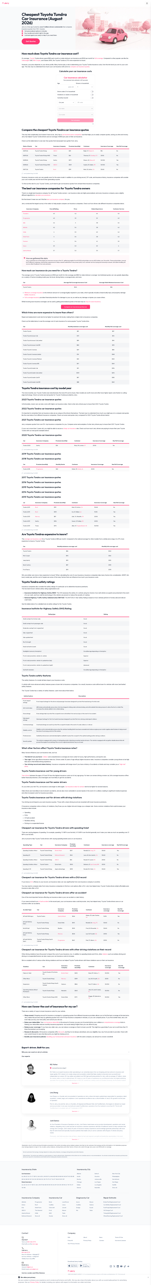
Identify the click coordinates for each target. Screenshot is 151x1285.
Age (58, 83)
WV (61, 1179)
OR (94, 165)
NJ (24, 1179)
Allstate (25, 227)
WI (59, 1179)
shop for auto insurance (92, 302)
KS (46, 1176)
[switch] (92, 91)
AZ (94, 160)
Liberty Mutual (27, 250)
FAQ (69, 1237)
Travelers (25, 213)
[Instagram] (111, 1266)
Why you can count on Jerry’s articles (35, 1052)
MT (67, 1176)
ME (56, 1176)
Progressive (26, 218)
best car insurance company (56, 199)
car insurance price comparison (72, 134)
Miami (90, 151)
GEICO (55, 151)
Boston (79, 1179)
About (85, 1237)
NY (31, 1179)
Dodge (78, 1207)
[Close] (148, 1277)
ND (71, 1176)
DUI (31, 882)
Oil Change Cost (108, 1210)
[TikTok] (125, 1266)
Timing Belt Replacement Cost (112, 1213)
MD (54, 1176)
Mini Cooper (37, 60)
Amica (23, 1205)
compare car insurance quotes (79, 67)
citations (105, 954)
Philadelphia (115, 1176)
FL (93, 151)
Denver (79, 1187)
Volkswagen (26, 60)
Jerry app (35, 1244)
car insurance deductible (51, 1022)
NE (73, 1176)
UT (51, 1179)
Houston (97, 1176)
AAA (24, 223)
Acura (78, 1202)
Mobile (79, 469)
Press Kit (70, 1240)
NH (22, 1179)
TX (94, 850)
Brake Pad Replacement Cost (111, 1202)
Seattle (114, 1185)
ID (41, 1176)
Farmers (25, 241)
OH (82, 521)
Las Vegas (98, 1182)
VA (86, 526)
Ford (50, 1210)
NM (98, 864)
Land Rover (65, 1202)
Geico (24, 246)
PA (39, 1179)
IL (43, 1176)
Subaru (91, 1205)
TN (47, 1179)
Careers (101, 1240)
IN (44, 1176)
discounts (61, 1032)
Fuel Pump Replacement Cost (111, 1207)
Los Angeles (98, 1185)
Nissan (64, 1210)
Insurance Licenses (120, 1240)
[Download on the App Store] (73, 1265)
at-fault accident (43, 901)
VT (55, 1179)
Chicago (79, 1182)
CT (32, 1176)
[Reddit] (128, 1266)
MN (60, 1176)
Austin (78, 1176)
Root (54, 169)
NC (69, 1176)
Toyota (32, 58)
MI (58, 1176)
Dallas (78, 1185)
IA (40, 1176)
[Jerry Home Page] (5, 3)
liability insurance (29, 295)
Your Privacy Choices (74, 1243)
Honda (51, 1216)
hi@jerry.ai (30, 1267)
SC (43, 1179)
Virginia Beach (81, 526)
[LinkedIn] (118, 1266)
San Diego (115, 1182)
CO (96, 155)
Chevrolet (52, 1207)
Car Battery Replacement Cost (112, 1205)
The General (38, 1210)
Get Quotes (31, 41)
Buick (50, 1202)
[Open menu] (147, 3)
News (100, 1237)
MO (63, 1176)
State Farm (26, 236)
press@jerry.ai (34, 1269)
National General (59, 855)
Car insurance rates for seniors (74, 787)
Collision (45, 757)
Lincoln (64, 1207)
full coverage (99, 58)
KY (85, 445)
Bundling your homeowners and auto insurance (61, 1037)
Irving (91, 850)
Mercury (37, 516)
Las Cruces (94, 864)
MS (94, 860)
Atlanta (79, 1173)
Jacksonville (98, 1179)
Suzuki (91, 1207)
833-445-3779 (31, 1242)
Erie (23, 1207)
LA (80, 512)
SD (44, 1179)
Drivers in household (82, 83)
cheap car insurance (69, 428)
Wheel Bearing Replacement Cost (113, 1216)
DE (34, 1176)
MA (52, 1176)
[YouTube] (121, 1266)
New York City (116, 1173)
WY (63, 1179)
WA (57, 1179)
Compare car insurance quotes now (75, 307)
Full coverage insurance (31, 297)
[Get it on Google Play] (85, 1265)
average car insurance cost (33, 539)
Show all (114, 1187)
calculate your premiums (42, 195)
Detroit (97, 1173)
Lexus (64, 1205)
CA (93, 169)
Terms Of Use (119, 1237)
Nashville (97, 1187)
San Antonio (115, 1179)
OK (83, 516)
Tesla (63, 1213)
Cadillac (51, 1205)
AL (82, 469)
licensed (89, 1274)
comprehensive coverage (112, 1022)
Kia (77, 1210)
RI (41, 1179)
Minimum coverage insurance (33, 293)
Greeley (93, 155)
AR (24, 1176)
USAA (24, 232)
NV (29, 1179)
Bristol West (58, 850)
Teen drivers (25, 775)
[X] (114, 1266)
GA (96, 934)
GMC (50, 1213)
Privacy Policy (87, 1240)
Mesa (91, 160)
